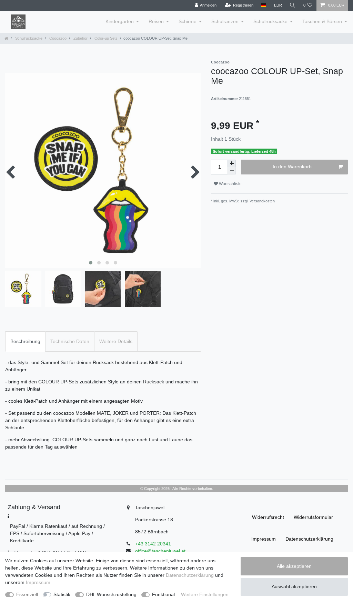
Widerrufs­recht (268, 517)
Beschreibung (25, 341)
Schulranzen (225, 21)
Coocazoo (57, 38)
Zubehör (80, 38)
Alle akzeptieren (294, 566)
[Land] (263, 5)
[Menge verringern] (232, 170)
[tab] (25, 341)
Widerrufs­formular (313, 517)
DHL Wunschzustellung (111, 594)
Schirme (187, 21)
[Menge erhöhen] (232, 163)
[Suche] (293, 5)
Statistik (61, 594)
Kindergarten (119, 21)
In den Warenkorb (292, 166)
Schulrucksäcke (270, 21)
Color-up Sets (105, 38)
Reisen (156, 21)
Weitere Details (115, 341)
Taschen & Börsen (322, 21)
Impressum (263, 539)
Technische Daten (69, 341)
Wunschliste (230, 183)
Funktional (163, 594)
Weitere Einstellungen (205, 594)
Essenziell (27, 594)
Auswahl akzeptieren (294, 586)
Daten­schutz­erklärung (309, 539)
